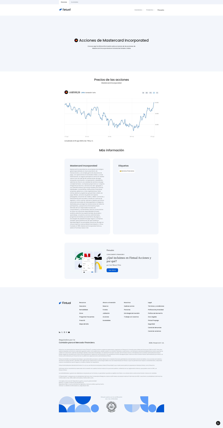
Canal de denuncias (154, 328)
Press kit (82, 320)
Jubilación (106, 313)
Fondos (105, 310)
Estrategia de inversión (132, 313)
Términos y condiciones (156, 306)
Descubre (82, 306)
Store (81, 313)
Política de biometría (155, 313)
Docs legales (152, 317)
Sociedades (107, 320)
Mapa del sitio (84, 324)
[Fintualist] (160, 10)
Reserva (105, 306)
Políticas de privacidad (156, 310)
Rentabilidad (83, 310)
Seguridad (151, 324)
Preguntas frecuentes (86, 317)
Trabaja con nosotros (131, 317)
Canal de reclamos (154, 331)
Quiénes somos (129, 306)
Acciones (106, 317)
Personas (127, 310)
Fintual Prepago (153, 320)
